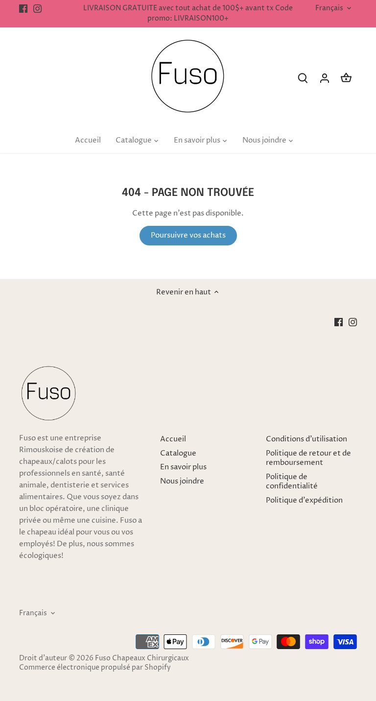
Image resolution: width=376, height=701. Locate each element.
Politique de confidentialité (292, 482)
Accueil (173, 439)
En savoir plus (183, 467)
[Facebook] (23, 8)
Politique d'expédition (304, 500)
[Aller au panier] (346, 78)
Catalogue (178, 453)
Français (329, 8)
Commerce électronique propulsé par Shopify (95, 667)
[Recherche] (303, 78)
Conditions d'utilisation (306, 439)
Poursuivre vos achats (188, 235)
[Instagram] (37, 8)
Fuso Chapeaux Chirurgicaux (142, 658)
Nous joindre (182, 481)
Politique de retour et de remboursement (308, 458)
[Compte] (324, 78)
